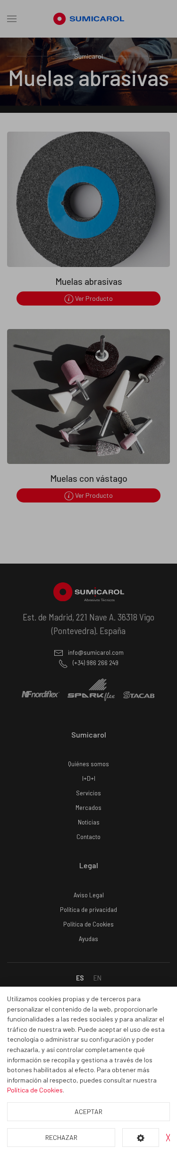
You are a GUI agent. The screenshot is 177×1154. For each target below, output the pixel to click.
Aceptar (88, 1111)
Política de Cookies (35, 1090)
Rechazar (61, 1137)
